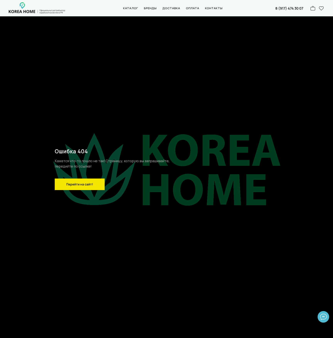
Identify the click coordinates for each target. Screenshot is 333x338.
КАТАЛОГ (130, 8)
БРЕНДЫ (150, 8)
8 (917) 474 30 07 (289, 8)
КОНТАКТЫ (214, 8)
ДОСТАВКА (171, 8)
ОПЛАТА (192, 8)
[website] (321, 8)
